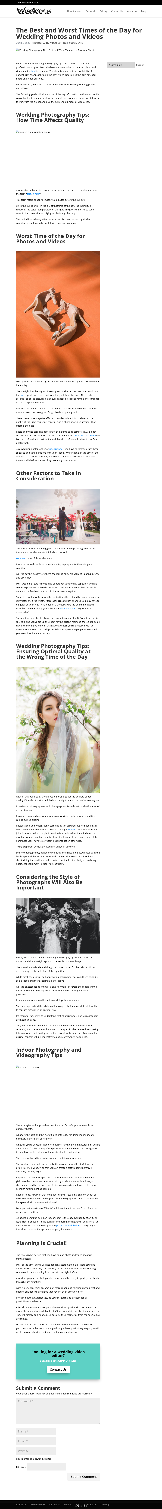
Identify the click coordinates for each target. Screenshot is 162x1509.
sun (22, 395)
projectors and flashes (68, 1225)
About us (132, 11)
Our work (90, 11)
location (72, 829)
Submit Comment (84, 1476)
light (33, 71)
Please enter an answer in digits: (33, 1458)
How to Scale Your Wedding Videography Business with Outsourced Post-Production (126, 530)
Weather (20, 558)
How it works (74, 11)
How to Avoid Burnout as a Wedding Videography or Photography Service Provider (126, 208)
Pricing (103, 11)
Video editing (58, 43)
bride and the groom (85, 435)
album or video (68, 608)
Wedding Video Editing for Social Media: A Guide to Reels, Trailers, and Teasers (126, 425)
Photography (40, 43)
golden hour (33, 193)
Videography (129, 126)
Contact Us (117, 11)
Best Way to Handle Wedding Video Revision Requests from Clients (126, 314)
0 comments (76, 43)
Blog (143, 11)
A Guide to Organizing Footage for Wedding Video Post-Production (126, 110)
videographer (56, 448)
